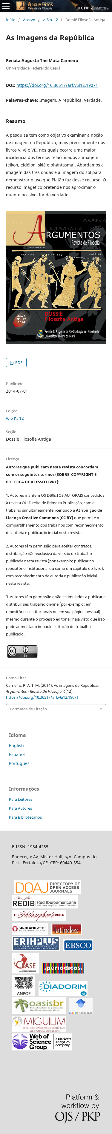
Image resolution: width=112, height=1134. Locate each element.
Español (17, 754)
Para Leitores (20, 799)
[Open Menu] (6, 6)
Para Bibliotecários (25, 817)
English (16, 745)
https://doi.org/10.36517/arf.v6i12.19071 (57, 85)
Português (19, 763)
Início (11, 19)
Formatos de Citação (28, 709)
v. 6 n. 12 (50, 19)
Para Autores (20, 808)
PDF (18, 362)
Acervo (29, 19)
